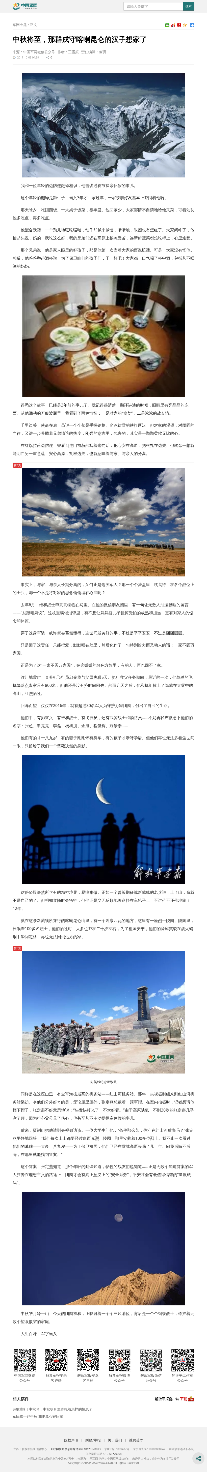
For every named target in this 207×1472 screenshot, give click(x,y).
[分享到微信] (167, 25)
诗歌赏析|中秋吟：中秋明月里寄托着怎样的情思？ (52, 1409)
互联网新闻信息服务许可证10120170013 (75, 1449)
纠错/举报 (93, 1440)
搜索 (189, 6)
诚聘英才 (136, 1440)
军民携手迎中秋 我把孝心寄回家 (38, 1416)
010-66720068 (112, 1454)
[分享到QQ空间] (185, 25)
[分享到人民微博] (179, 25)
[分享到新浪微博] (173, 25)
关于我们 (115, 1440)
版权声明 (71, 1440)
